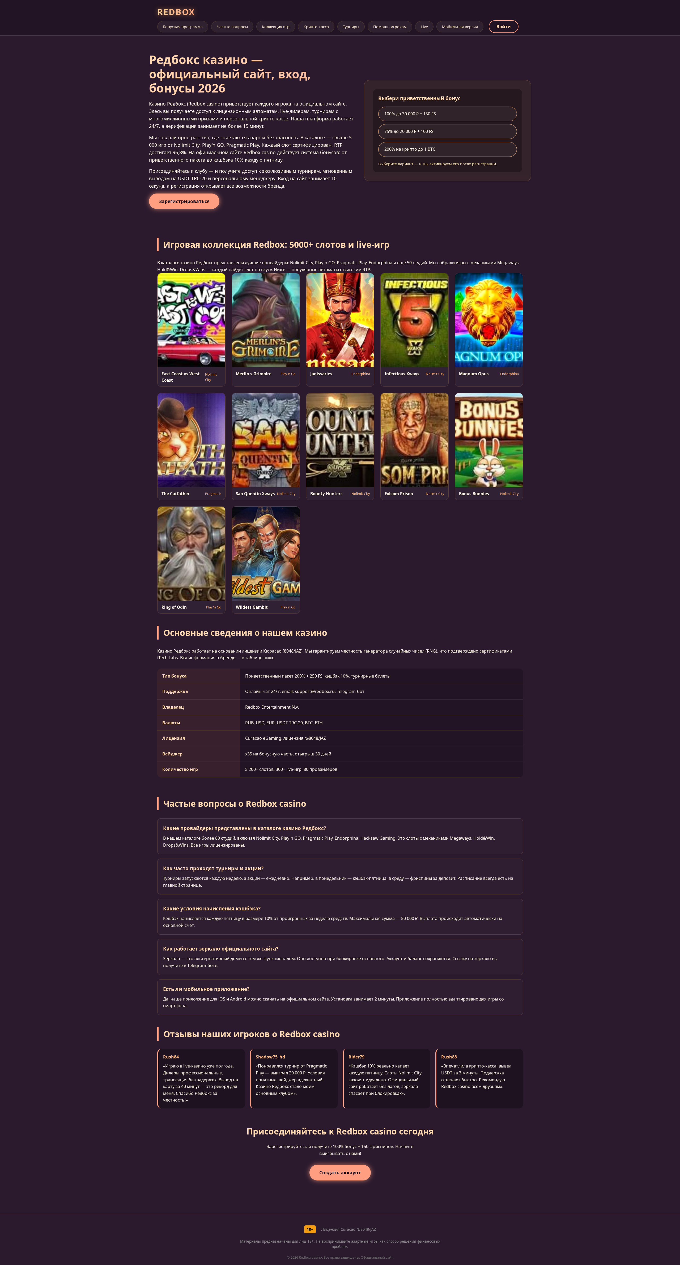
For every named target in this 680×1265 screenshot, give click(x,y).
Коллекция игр (276, 26)
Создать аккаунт (340, 1172)
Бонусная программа (183, 26)
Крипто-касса (316, 26)
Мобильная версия (460, 26)
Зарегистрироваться (184, 201)
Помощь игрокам (390, 26)
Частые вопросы (232, 26)
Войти (503, 27)
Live (424, 26)
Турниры (351, 26)
